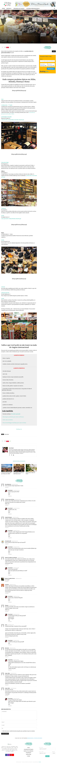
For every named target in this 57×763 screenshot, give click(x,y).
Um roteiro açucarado (15, 414)
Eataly (2, 240)
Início (28, 747)
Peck (2, 99)
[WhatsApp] (10, 47)
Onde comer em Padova (8, 419)
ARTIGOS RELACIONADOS (19, 461)
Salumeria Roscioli (5, 292)
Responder (7, 487)
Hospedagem (28, 752)
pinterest (11, 755)
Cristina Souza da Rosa (9, 499)
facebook (6, 755)
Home (3, 8)
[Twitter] (5, 47)
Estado (53, 751)
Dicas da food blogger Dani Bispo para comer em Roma (14, 422)
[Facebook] (2, 47)
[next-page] (3, 476)
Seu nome (41, 747)
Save (8, 47)
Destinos (8, 8)
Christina (7, 584)
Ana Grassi (11, 448)
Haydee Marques (8, 517)
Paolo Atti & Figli (4, 162)
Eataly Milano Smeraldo (6, 116)
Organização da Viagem (28, 749)
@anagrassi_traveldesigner (34, 738)
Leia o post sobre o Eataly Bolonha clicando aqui (11, 218)
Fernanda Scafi (8, 541)
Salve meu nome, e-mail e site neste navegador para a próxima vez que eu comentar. (18, 731)
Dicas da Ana (7, 434)
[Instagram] (12, 455)
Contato (28, 756)
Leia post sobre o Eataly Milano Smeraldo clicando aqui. (12, 119)
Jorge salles (7, 673)
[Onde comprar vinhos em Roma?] (31, 468)
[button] (54, 8)
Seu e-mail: (41, 751)
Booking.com (19, 429)
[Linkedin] (14, 455)
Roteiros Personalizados (32, 8)
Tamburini (3, 208)
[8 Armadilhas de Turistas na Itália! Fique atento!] (19, 468)
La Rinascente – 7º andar (6, 105)
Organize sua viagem (18, 8)
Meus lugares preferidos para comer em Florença (13, 416)
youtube (13, 755)
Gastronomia (28, 754)
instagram (8, 755)
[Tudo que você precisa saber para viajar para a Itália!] (6, 468)
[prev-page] (2, 476)
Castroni (3, 286)
